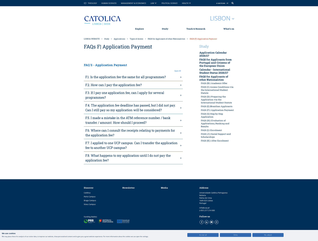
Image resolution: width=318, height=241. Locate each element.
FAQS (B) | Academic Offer (214, 83)
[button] (133, 71)
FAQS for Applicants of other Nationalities (166, 39)
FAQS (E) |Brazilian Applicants (216, 106)
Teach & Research (195, 28)
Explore (139, 28)
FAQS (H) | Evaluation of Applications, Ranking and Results (215, 123)
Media (164, 187)
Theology (92, 3)
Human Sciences (109, 3)
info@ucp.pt (204, 208)
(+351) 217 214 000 (207, 210)
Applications (119, 39)
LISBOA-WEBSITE (92, 39)
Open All (177, 71)
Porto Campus (90, 196)
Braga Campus (90, 200)
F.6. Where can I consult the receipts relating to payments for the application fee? (130, 132)
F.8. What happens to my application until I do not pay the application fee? (128, 157)
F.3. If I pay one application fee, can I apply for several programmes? (124, 95)
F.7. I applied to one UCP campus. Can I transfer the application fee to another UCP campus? (131, 145)
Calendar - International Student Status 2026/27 (214, 71)
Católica (87, 193)
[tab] (133, 77)
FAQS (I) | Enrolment (211, 130)
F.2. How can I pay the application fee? (113, 85)
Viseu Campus (90, 204)
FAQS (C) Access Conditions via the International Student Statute (217, 90)
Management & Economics (133, 3)
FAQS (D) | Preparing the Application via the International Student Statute (216, 99)
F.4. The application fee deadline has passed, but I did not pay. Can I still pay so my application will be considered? (130, 107)
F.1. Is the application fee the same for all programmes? (125, 77)
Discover (88, 187)
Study (165, 28)
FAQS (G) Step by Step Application (212, 115)
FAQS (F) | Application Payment (217, 110)
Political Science (170, 3)
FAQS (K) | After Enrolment (215, 140)
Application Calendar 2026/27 (213, 54)
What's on (228, 28)
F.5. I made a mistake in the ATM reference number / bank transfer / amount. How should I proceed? (127, 120)
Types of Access (136, 39)
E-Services (220, 3)
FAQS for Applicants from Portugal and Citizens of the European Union (215, 62)
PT (227, 3)
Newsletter (128, 187)
